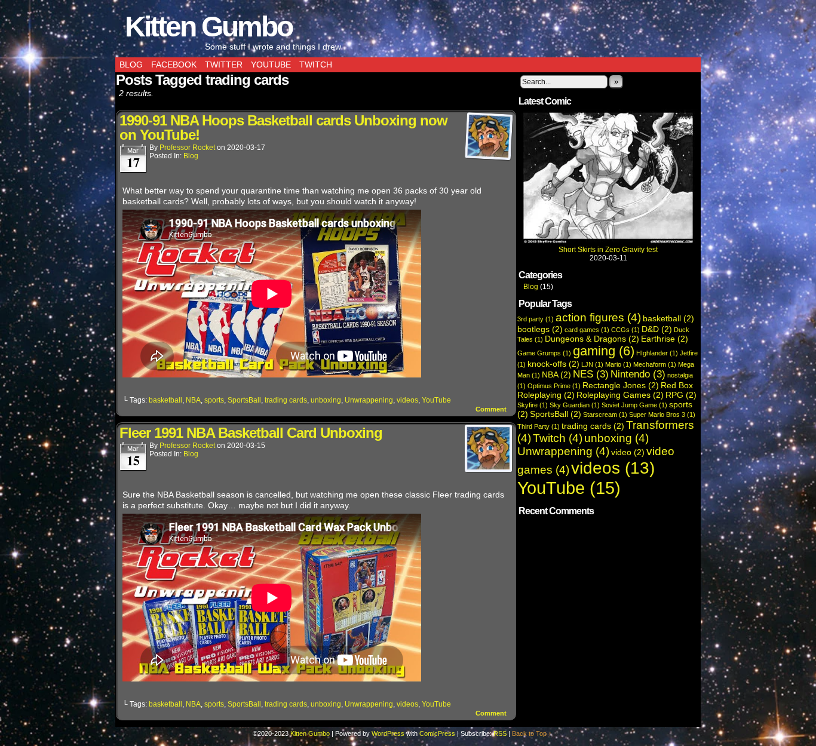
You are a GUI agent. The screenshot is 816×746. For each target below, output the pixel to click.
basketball (165, 400)
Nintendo (638, 374)
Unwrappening (369, 400)
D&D (657, 329)
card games (587, 329)
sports (214, 400)
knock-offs (553, 364)
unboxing (326, 400)
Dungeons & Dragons (592, 338)
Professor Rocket (187, 147)
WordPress (388, 733)
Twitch (315, 64)
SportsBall (244, 400)
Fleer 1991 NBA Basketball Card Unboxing (250, 433)
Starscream (605, 414)
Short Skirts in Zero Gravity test (608, 249)
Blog (131, 64)
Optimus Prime (554, 385)
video (628, 452)
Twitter (224, 64)
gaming (603, 350)
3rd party (535, 319)
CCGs (625, 329)
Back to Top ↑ (532, 733)
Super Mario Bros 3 (662, 414)
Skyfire (532, 405)
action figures (598, 317)
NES (591, 374)
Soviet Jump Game (634, 405)
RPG (681, 395)
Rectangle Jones (620, 385)
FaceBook (174, 64)
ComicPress (437, 733)
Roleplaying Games (620, 395)
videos (407, 400)
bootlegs (540, 329)
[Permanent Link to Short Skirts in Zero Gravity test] (608, 241)
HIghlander (657, 353)
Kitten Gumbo (208, 26)
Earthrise (664, 338)
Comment (492, 409)
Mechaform (654, 364)
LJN (592, 364)
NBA (193, 400)
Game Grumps (544, 353)
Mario (618, 364)
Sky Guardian (575, 405)
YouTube (271, 64)
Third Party (538, 426)
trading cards (286, 400)
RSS (500, 733)
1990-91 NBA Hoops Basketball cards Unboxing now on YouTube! (283, 127)
